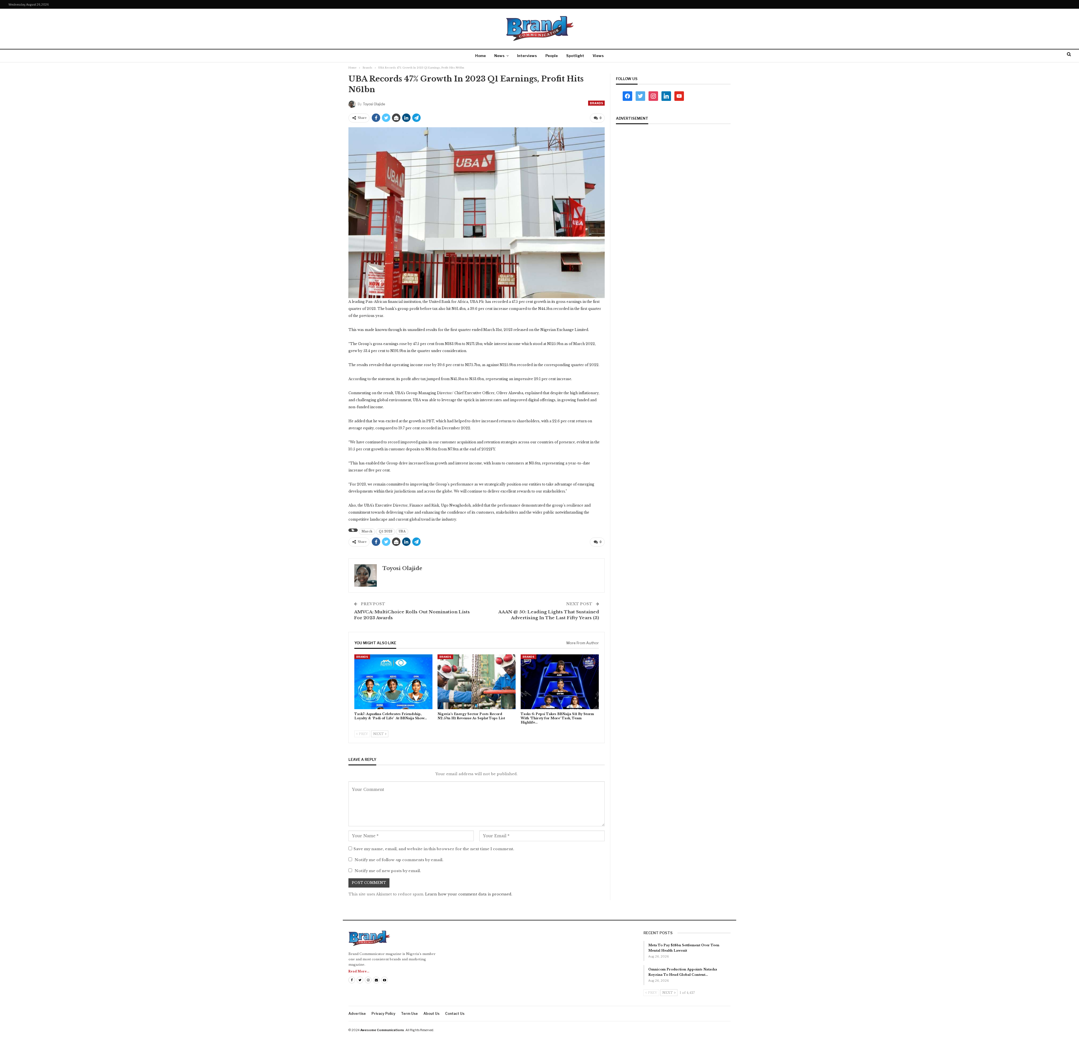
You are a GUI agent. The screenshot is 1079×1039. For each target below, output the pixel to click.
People (551, 55)
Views (598, 55)
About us (431, 1013)
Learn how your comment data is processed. (468, 894)
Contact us (454, 1013)
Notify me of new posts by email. (388, 870)
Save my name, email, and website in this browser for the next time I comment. (433, 849)
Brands (596, 103)
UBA (402, 531)
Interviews (527, 55)
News (499, 55)
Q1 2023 (385, 531)
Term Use (409, 1013)
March (367, 531)
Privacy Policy (383, 1013)
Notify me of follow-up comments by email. (399, 859)
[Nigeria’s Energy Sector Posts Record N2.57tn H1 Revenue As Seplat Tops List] (477, 681)
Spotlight (575, 55)
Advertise (357, 1013)
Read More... (358, 971)
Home (480, 55)
